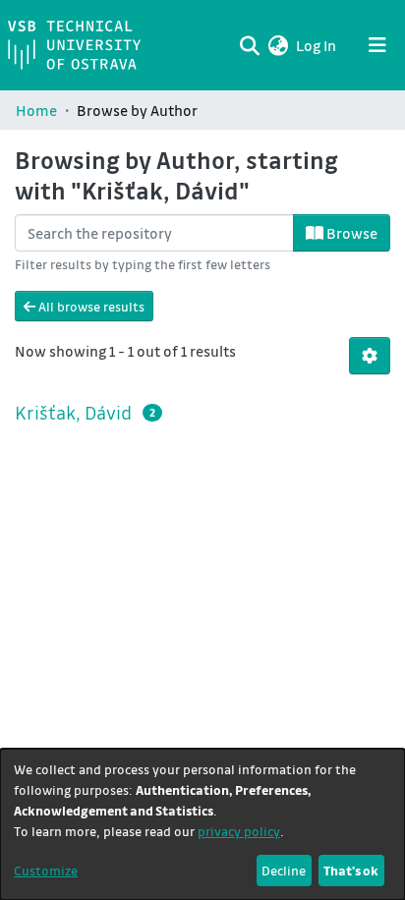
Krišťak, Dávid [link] (73, 412)
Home (36, 110)
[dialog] (202, 824)
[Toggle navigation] (377, 45)
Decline (283, 870)
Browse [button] (350, 233)
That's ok (350, 870)
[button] (277, 45)
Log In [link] (317, 45)
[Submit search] (249, 45)
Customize (46, 870)
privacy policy (239, 830)
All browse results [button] (90, 306)
